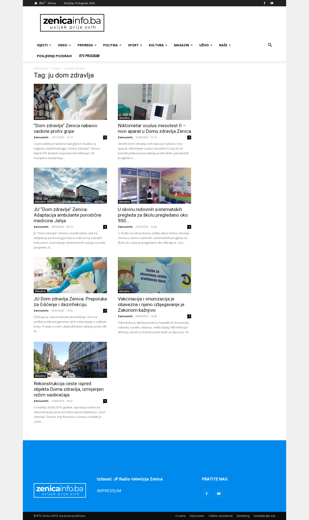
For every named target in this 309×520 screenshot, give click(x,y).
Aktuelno (40, 117)
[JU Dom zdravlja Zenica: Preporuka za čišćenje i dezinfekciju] (70, 275)
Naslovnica (41, 68)
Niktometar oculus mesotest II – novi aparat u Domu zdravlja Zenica (154, 128)
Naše (223, 45)
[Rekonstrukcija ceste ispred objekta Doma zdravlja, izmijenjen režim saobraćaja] (70, 360)
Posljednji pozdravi (54, 56)
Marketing (243, 516)
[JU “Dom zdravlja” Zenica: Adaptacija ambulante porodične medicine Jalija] (70, 186)
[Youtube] (272, 3)
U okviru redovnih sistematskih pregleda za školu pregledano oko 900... (153, 215)
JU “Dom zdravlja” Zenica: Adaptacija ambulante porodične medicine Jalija (67, 215)
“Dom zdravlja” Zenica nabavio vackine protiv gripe (65, 128)
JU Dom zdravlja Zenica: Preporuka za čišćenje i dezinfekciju (70, 301)
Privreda (85, 45)
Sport (133, 45)
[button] (269, 45)
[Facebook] (264, 3)
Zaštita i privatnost (221, 516)
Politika (110, 45)
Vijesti (42, 45)
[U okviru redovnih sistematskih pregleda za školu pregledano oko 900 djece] (154, 186)
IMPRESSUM (109, 490)
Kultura (156, 45)
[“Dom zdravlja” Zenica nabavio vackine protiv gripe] (70, 102)
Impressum (197, 516)
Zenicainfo (41, 137)
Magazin (181, 45)
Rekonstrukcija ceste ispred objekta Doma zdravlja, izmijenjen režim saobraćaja (69, 389)
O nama (180, 516)
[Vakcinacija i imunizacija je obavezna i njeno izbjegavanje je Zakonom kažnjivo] (154, 275)
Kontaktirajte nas (264, 516)
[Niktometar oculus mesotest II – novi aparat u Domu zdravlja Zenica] (154, 102)
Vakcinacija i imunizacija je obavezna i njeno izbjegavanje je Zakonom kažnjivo (151, 304)
